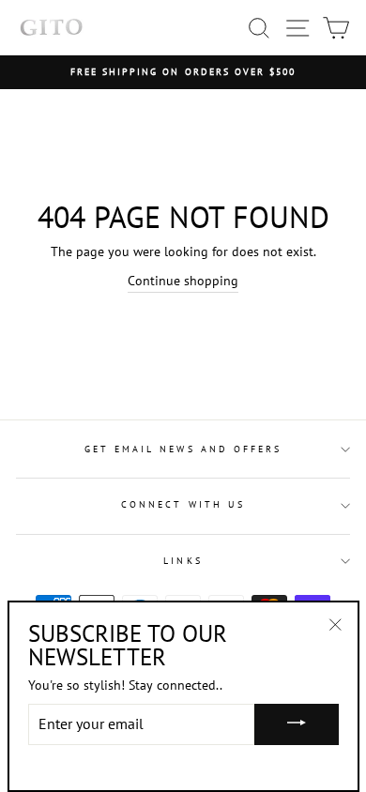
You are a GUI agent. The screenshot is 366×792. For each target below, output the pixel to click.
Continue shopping (183, 280)
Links (182, 561)
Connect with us (183, 504)
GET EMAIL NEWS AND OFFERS (183, 449)
